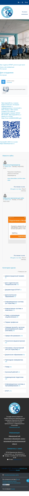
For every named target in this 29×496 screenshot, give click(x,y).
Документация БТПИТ (12, 290)
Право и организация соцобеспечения (12, 316)
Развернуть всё (22, 271)
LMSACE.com (23, 468)
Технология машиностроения (15, 341)
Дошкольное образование (14, 354)
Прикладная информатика (14, 360)
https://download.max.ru (7, 143)
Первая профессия (11, 322)
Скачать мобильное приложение (11, 482)
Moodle (18, 470)
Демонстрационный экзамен (14, 276)
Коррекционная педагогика (14, 377)
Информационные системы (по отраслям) (14, 302)
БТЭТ (7, 391)
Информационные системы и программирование (15, 385)
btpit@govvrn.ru (17, 459)
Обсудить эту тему (15, 189)
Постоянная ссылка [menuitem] (19, 186)
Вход (26, 2)
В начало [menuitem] (24, 12)
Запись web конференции (7, 67)
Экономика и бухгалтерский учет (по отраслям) (14, 348)
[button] (19, 2)
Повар (7, 367)
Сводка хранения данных (9, 481)
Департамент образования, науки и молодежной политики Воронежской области (14, 441)
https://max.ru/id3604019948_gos (11, 118)
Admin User (8, 166)
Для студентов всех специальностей (11, 283)
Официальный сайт (14, 427)
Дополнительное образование (10, 295)
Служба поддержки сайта (11, 475)
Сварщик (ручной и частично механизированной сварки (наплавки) (14, 329)
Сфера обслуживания (12, 336)
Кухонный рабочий (11, 372)
